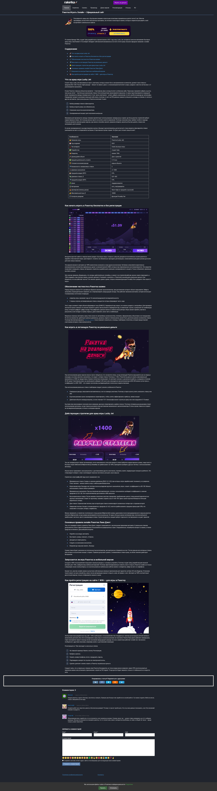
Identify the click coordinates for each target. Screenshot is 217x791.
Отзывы (128, 8)
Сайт (126, 732)
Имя (64, 732)
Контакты (101, 775)
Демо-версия (104, 8)
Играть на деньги (120, 3)
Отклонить (113, 788)
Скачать (84, 8)
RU (135, 8)
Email (96, 732)
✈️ (88, 62)
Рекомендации (117, 8)
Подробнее (129, 784)
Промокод (93, 8)
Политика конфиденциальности (72, 775)
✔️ (85, 59)
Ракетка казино (89, 320)
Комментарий (66, 738)
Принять (103, 788)
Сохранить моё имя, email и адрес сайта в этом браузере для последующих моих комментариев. (92, 760)
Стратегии (75, 8)
